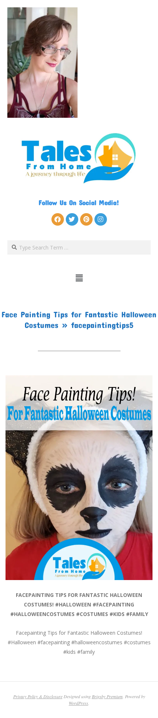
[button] (79, 278)
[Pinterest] (86, 219)
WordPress (78, 703)
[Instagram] (100, 219)
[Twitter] (72, 219)
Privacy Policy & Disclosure (37, 696)
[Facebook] (57, 219)
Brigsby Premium (107, 696)
